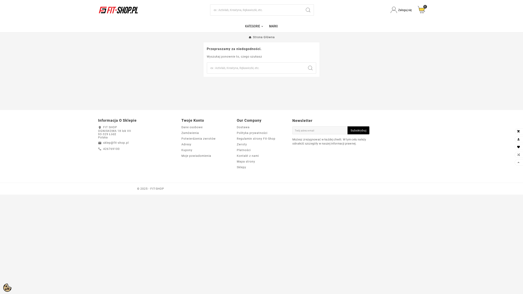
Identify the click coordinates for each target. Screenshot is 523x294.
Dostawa (243, 127)
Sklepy (241, 167)
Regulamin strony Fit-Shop (256, 138)
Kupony (186, 150)
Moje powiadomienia (196, 155)
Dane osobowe (192, 127)
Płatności (244, 150)
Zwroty (242, 144)
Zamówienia (190, 133)
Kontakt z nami (248, 155)
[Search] (308, 10)
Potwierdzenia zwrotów (198, 138)
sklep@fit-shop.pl (116, 142)
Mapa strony (246, 161)
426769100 (111, 148)
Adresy (186, 144)
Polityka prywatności (252, 133)
